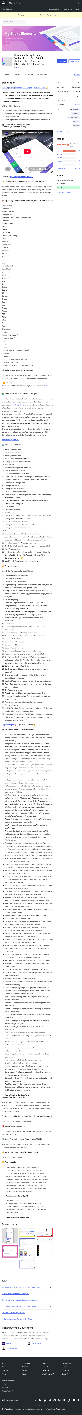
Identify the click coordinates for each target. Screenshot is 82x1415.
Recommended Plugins (23, 88)
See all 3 (77, 104)
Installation (29, 75)
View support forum (64, 193)
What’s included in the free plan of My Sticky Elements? (22, 1287)
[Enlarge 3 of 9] (15, 1262)
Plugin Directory (7, 9)
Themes (25, 1367)
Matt (5, 1384)
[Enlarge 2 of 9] (15, 1248)
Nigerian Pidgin (12, 1400)
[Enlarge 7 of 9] (33, 1262)
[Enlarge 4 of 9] (33, 1230)
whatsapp (76, 125)
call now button (74, 109)
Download (62, 61)
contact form (75, 113)
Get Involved (67, 1363)
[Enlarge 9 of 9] (50, 1241)
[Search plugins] (23, 22)
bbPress (6, 1388)
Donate (66, 1370)
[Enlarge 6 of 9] (33, 1252)
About (4, 1363)
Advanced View (62, 131)
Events (64, 1367)
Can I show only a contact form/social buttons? (19, 1300)
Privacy (5, 1374)
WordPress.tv (48, 1374)
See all (77, 169)
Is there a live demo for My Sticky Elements (18, 1319)
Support (77, 75)
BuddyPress (7, 1391)
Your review (61, 169)
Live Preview (74, 61)
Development (42, 75)
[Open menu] (79, 3)
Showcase (26, 1363)
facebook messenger (73, 117)
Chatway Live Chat (19, 405)
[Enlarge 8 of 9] (50, 1230)
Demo (11, 88)
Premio (18, 67)
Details (6, 75)
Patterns (25, 1374)
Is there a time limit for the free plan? (15, 1294)
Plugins (24, 1370)
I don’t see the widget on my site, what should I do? (21, 1306)
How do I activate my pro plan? (13, 1313)
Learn (44, 1363)
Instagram (76, 121)
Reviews (17, 75)
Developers (46, 1370)
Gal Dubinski (36, 1344)
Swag (65, 1374)
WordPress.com (9, 1380)
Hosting (5, 1370)
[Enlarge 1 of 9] (15, 1230)
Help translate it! (58, 15)
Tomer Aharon (11, 1348)
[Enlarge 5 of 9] (33, 1241)
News (4, 1367)
